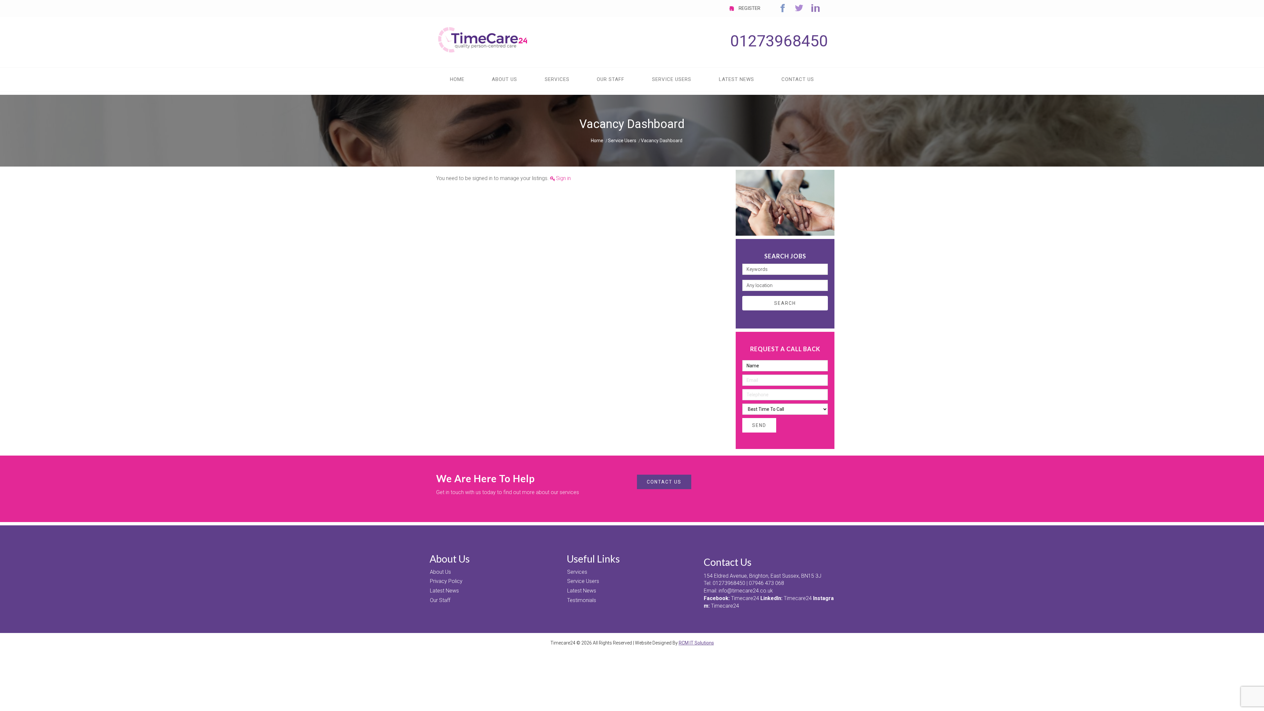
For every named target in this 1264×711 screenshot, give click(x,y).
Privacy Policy (446, 581)
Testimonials (581, 600)
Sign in (563, 178)
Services (577, 572)
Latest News (444, 591)
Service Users (622, 140)
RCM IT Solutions (696, 642)
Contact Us (664, 482)
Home (597, 140)
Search (785, 303)
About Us (440, 572)
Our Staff (440, 600)
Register (748, 8)
